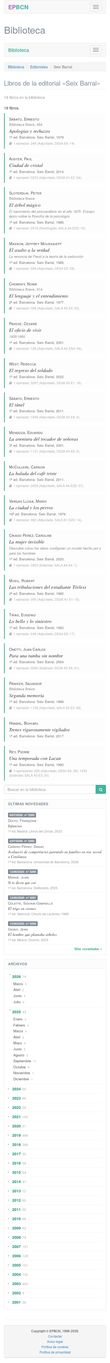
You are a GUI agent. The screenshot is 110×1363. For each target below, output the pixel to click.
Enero (17, 1018)
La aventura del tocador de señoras (43, 439)
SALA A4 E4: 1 (65, 565)
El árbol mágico (25, 205)
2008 (16, 1237)
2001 (16, 1302)
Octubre (19, 1066)
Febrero (19, 1025)
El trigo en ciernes (22, 908)
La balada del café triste (33, 473)
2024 (16, 1088)
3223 (34, 177)
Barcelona (27, 137)
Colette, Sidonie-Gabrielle (30, 903)
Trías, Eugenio (22, 614)
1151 (34, 451)
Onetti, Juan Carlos (27, 649)
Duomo (34, 939)
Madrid (22, 831)
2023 (16, 1098)
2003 (16, 1283)
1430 (83, 770)
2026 (16, 976)
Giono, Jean (18, 929)
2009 (16, 1228)
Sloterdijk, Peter (25, 193)
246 (33, 143)
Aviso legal (55, 1341)
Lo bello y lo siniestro (30, 621)
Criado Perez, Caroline (30, 535)
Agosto (18, 1054)
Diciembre (21, 1078)
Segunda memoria (26, 695)
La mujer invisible (26, 541)
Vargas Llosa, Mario (28, 501)
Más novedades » (88, 948)
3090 (34, 668)
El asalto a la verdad (29, 250)
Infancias (15, 825)
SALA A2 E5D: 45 (67, 348)
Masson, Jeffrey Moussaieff (35, 243)
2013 (16, 1190)
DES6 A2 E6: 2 (67, 451)
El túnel (16, 404)
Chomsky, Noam (23, 283)
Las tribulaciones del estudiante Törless (47, 587)
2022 (16, 1107)
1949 (34, 417)
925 (37, 770)
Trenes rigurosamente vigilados (39, 729)
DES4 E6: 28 (67, 770)
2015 (16, 1172)
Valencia (23, 913)
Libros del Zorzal (41, 831)
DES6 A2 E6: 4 (67, 417)
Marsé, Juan (18, 877)
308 (33, 308)
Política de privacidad (55, 1352)
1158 (34, 707)
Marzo (18, 983)
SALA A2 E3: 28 (68, 707)
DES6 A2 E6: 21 (66, 668)
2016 (34, 228)
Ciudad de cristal (26, 165)
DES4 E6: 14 (64, 143)
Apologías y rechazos (29, 131)
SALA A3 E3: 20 (36, 775)
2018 (16, 1144)
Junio (17, 995)
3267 (34, 382)
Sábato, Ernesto (24, 119)
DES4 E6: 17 (64, 633)
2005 (16, 1265)
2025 (16, 1011)
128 (33, 348)
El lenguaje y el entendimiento (38, 296)
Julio (17, 1001)
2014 (16, 1181)
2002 (16, 1292)
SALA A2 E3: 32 (66, 308)
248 (33, 633)
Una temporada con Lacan (35, 758)
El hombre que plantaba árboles (32, 934)
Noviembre (21, 1072)
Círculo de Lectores (45, 913)
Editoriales (39, 66)
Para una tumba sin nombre (36, 655)
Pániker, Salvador (25, 683)
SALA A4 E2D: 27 (69, 485)
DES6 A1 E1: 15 (66, 599)
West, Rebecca (22, 363)
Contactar (55, 1336)
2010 (16, 1218)
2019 (16, 1135)
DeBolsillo (41, 888)
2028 (34, 485)
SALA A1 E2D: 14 (67, 519)
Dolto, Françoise (22, 820)
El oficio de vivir (25, 330)
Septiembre (22, 1060)
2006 (16, 1255)
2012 (16, 1200)
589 (33, 268)
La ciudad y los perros (31, 507)
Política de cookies (55, 1346)
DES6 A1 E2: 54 (68, 177)
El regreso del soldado (31, 370)
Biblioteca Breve (21, 124)
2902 (34, 565)
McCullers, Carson (27, 467)
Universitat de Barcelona (51, 862)
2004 (16, 1274)
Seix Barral (45, 137)
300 (33, 599)
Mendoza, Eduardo (26, 432)
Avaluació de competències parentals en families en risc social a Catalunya (54, 854)
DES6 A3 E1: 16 (68, 382)
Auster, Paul (20, 158)
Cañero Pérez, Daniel (26, 846)
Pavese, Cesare (23, 323)
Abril (16, 989)
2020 (16, 1126)
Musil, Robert (22, 580)
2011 (16, 1209)
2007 (16, 1246)
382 (33, 519)
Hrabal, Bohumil (23, 723)
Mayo (17, 1042)
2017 (16, 1153)
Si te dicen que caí (22, 882)
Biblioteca (18, 49)
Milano (22, 939)
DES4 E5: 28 (64, 268)
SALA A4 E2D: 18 (71, 228)
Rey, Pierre (19, 751)
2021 (16, 1116)
